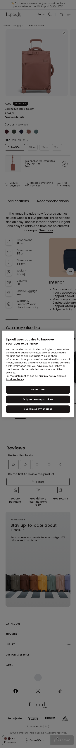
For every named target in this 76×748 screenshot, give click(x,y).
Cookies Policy (15, 379)
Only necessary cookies (38, 399)
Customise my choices (38, 409)
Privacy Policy (47, 376)
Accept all (38, 389)
